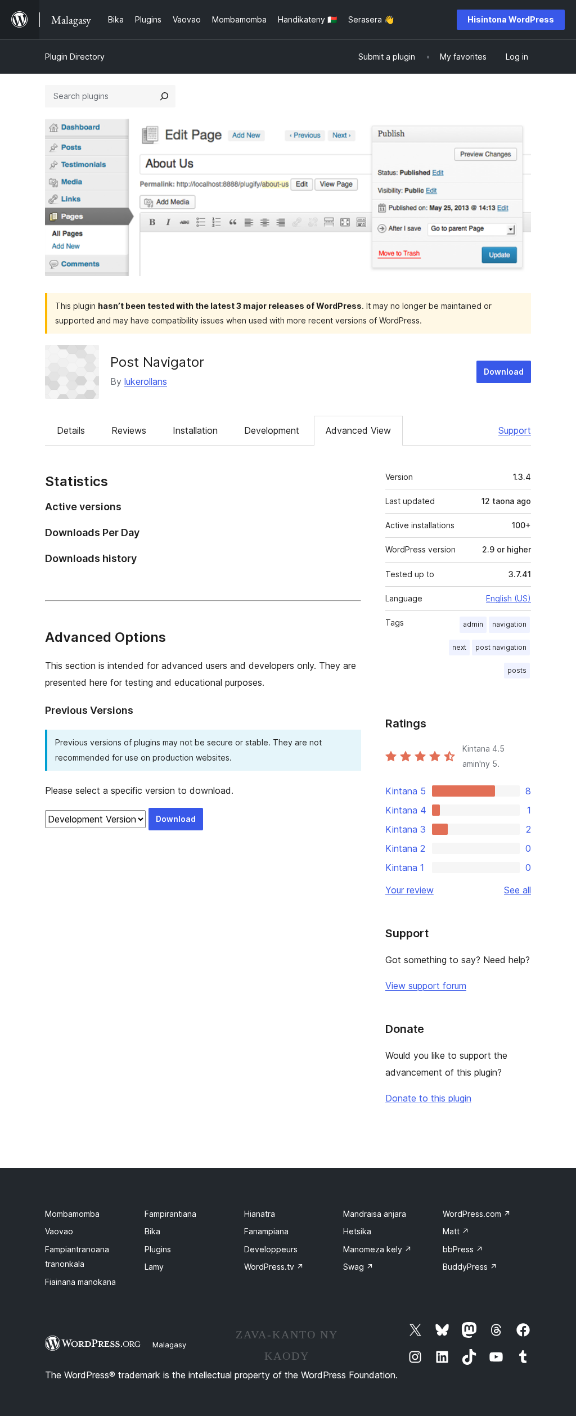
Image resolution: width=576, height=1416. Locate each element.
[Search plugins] (164, 96)
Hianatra (259, 1214)
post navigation (500, 647)
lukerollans (145, 381)
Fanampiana (266, 1231)
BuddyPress (470, 1266)
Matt (456, 1231)
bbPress (463, 1249)
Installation (195, 430)
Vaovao (59, 1231)
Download (504, 371)
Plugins (158, 1249)
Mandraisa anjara (374, 1214)
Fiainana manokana (80, 1282)
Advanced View (358, 430)
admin (473, 624)
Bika (152, 1231)
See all (517, 890)
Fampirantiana (170, 1214)
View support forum (425, 985)
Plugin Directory (75, 56)
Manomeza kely (377, 1249)
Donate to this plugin (428, 1098)
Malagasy (169, 1344)
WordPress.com (477, 1214)
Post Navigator (157, 362)
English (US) (508, 598)
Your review (409, 890)
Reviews (128, 430)
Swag (358, 1266)
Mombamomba (72, 1214)
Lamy (154, 1266)
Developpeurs (271, 1249)
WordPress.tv (274, 1266)
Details (71, 430)
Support (514, 430)
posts (516, 670)
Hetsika (357, 1231)
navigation (509, 624)
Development (271, 430)
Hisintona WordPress (510, 19)
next (459, 647)
